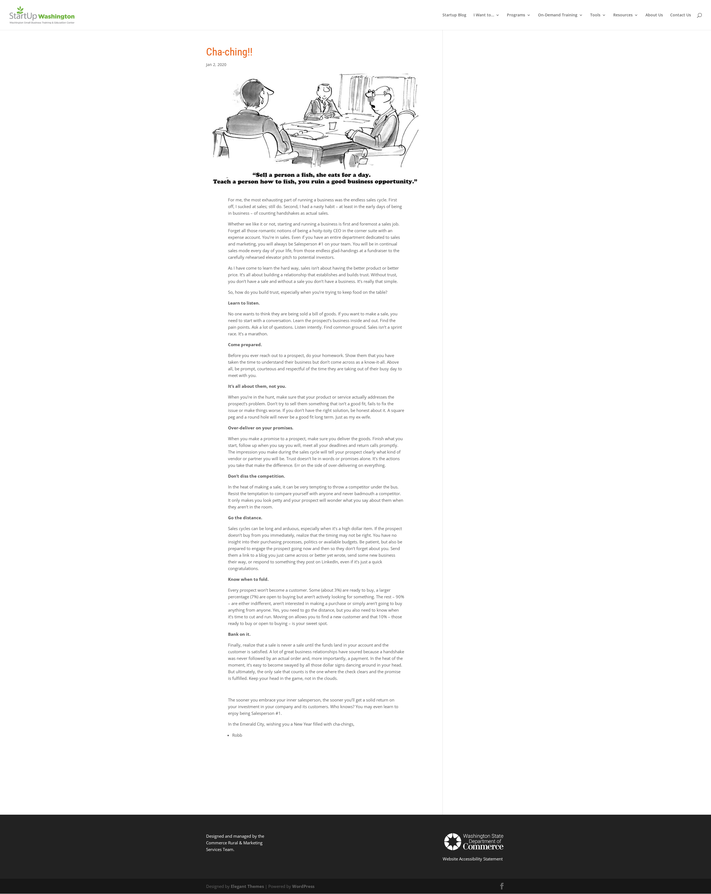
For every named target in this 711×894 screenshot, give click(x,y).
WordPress (303, 886)
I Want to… (484, 15)
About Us (654, 15)
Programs (516, 15)
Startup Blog (454, 15)
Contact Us (680, 15)
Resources (623, 15)
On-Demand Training (557, 15)
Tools (595, 15)
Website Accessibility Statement (473, 859)
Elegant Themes (247, 886)
